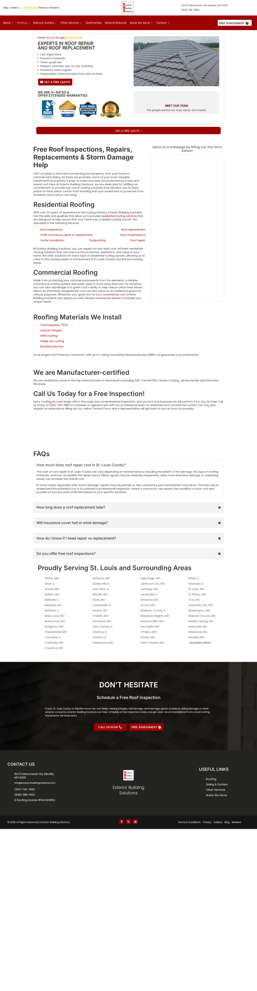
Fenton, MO (100, 610)
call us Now (108, 727)
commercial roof (114, 294)
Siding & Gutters (43, 23)
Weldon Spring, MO (200, 621)
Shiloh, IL (193, 578)
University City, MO (200, 605)
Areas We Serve (140, 23)
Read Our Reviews (48, 7)
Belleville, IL (52, 600)
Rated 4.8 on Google (60, 37)
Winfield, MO (196, 637)
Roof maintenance (133, 235)
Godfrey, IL (100, 632)
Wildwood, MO (197, 632)
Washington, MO (199, 610)
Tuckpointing (97, 240)
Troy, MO (194, 600)
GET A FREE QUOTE (57, 82)
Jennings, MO (149, 589)
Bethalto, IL (52, 610)
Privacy (207, 822)
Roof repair (137, 240)
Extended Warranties (68, 95)
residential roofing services (119, 216)
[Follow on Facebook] (121, 821)
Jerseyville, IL (149, 594)
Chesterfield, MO (56, 632)
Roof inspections (51, 229)
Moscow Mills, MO (152, 621)
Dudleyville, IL (101, 584)
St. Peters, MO (197, 594)
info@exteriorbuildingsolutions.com (34, 783)
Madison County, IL (153, 610)
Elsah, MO (99, 600)
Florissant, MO (102, 621)
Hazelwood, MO (103, 642)
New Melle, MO (150, 626)
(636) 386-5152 (24, 795)
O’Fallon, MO (149, 632)
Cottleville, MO (54, 642)
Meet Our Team (176, 105)
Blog (5, 7)
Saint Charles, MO (152, 642)
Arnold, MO (52, 589)
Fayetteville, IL (102, 605)
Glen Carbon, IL (103, 626)
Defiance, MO (101, 578)
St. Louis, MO (196, 589)
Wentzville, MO (197, 626)
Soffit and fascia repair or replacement (66, 235)
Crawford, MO (54, 648)
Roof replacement (133, 229)
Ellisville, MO (100, 594)
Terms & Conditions (189, 822)
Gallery (14, 7)
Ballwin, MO (52, 594)
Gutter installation (52, 240)
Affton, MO (52, 578)
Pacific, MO (148, 637)
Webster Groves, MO (202, 616)
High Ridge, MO (150, 578)
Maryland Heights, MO (155, 616)
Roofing (22, 23)
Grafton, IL (99, 637)
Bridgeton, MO (54, 626)
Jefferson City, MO (153, 584)
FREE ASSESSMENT (232, 23)
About (7, 23)
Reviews (236, 822)
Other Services (69, 23)
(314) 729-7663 (190, 10)
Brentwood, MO (55, 621)
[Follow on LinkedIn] (135, 821)
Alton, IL (50, 584)
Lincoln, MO (148, 605)
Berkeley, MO (53, 605)
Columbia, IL (53, 637)
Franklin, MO (100, 616)
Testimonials (93, 23)
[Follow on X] (128, 821)
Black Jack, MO (54, 616)
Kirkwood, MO (149, 600)
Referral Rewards (116, 23)
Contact (161, 23)
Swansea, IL (195, 584)
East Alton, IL (101, 589)
